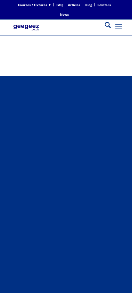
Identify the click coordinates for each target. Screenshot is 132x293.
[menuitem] (35, 4)
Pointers (104, 5)
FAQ (59, 5)
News (64, 14)
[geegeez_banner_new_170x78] (55, 32)
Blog (88, 5)
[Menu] (118, 26)
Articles (74, 5)
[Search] (104, 26)
